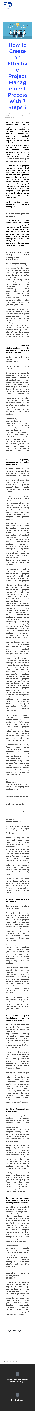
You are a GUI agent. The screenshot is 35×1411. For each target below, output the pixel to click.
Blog (9, 114)
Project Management (9, 116)
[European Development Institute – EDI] (9, 5)
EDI (29, 114)
